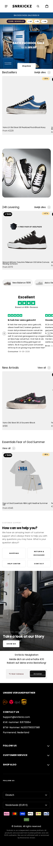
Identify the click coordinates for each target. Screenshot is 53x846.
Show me (11, 644)
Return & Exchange (39, 553)
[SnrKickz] (22, 6)
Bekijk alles (40, 72)
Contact (39, 563)
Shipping (14, 553)
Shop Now (26, 66)
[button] (38, 6)
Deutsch (9, 795)
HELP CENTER (14, 563)
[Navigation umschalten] (6, 6)
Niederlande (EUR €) (16, 805)
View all (42, 367)
